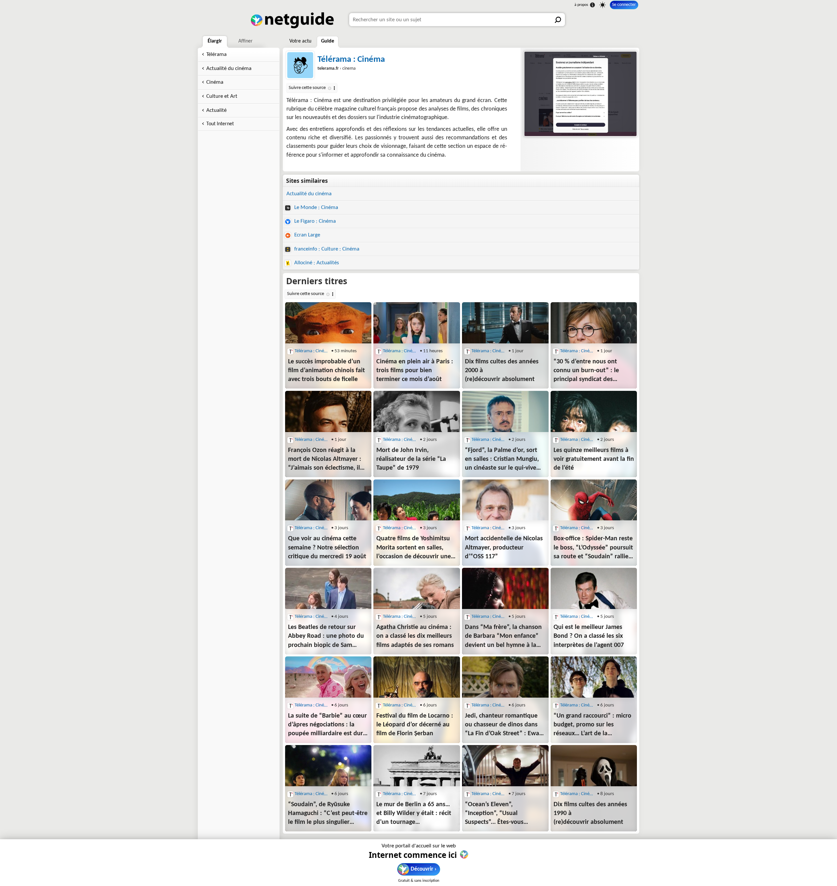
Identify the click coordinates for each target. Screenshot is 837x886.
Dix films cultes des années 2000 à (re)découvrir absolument (501, 370)
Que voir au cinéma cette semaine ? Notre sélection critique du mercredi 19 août (327, 547)
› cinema (336, 68)
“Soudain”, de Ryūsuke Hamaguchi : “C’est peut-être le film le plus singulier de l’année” (327, 814)
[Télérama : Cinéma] (580, 94)
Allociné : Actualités (316, 263)
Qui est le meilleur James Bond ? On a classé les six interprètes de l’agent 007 (589, 636)
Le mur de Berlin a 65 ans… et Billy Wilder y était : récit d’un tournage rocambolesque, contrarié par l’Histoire (413, 814)
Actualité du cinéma (228, 68)
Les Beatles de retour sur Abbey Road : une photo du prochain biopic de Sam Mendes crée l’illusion (326, 637)
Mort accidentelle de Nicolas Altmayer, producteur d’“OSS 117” (504, 547)
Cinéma (214, 82)
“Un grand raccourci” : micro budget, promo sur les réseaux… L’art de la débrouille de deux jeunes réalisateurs (592, 725)
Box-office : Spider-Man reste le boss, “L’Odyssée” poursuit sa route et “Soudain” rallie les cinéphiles (593, 548)
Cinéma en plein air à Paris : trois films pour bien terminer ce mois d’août (414, 370)
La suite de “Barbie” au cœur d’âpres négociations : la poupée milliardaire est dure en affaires (327, 725)
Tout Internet (220, 124)
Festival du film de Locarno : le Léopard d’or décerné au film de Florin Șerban (414, 725)
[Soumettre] (558, 19)
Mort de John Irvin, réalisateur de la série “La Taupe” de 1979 (411, 459)
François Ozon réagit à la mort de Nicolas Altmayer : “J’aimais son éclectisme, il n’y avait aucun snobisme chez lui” (324, 460)
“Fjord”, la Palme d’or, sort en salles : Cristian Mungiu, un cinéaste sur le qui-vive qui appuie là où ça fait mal (502, 460)
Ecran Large (306, 235)
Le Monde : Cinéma (315, 207)
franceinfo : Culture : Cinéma (326, 249)
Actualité (216, 110)
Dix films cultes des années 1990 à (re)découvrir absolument (590, 813)
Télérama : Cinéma (351, 59)
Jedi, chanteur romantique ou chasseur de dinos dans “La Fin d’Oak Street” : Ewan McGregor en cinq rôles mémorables (504, 725)
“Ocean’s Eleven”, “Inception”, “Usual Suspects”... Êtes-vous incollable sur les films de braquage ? (499, 814)
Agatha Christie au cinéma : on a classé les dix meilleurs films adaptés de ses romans (415, 636)
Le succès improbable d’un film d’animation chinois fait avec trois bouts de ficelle (326, 370)
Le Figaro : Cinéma (314, 221)
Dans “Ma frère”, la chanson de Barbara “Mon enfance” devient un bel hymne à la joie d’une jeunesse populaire (503, 637)
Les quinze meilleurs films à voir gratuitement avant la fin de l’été (594, 459)
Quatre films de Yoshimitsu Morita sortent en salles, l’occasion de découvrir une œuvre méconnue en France (414, 548)
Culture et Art (221, 96)
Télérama (216, 54)
